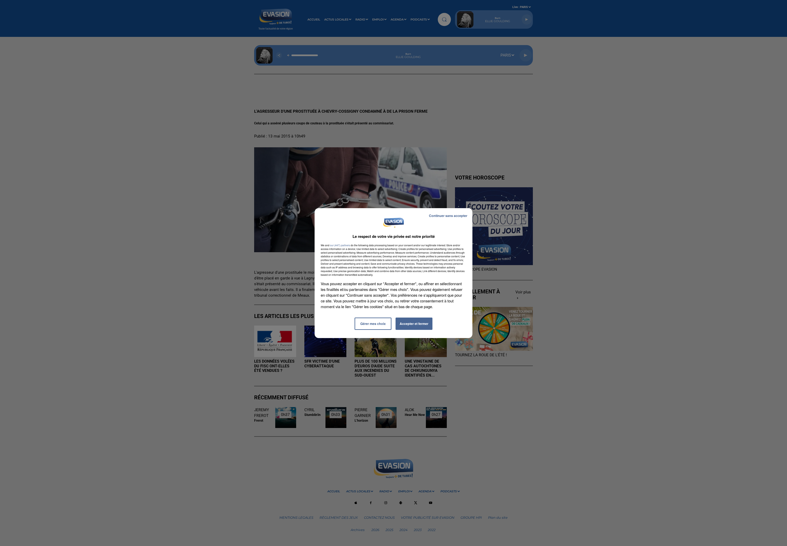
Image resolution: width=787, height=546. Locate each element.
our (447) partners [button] (340, 245)
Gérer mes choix (373, 323)
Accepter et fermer (414, 323)
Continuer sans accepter (448, 215)
